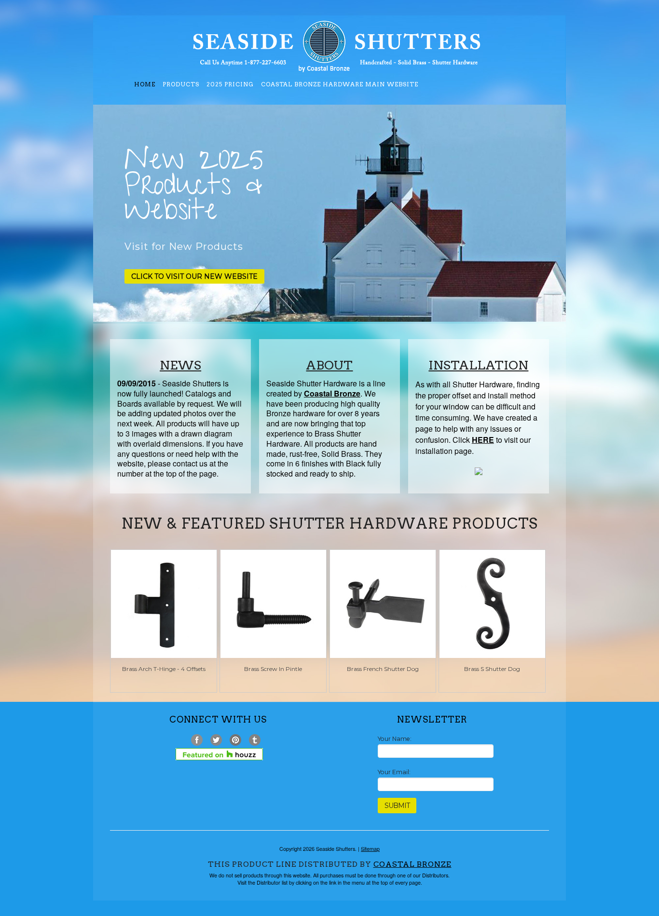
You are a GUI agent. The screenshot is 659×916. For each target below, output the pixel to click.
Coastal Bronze (412, 864)
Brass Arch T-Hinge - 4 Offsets (164, 668)
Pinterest (236, 740)
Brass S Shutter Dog (492, 668)
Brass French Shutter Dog (383, 668)
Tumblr (255, 740)
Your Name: (395, 738)
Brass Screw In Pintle (273, 668)
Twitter (216, 740)
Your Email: (394, 772)
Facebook (197, 740)
